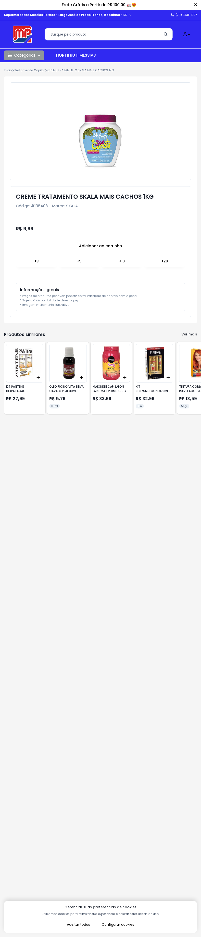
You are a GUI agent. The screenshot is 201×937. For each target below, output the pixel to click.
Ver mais (189, 334)
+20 (164, 261)
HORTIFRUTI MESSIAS (76, 55)
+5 (79, 261)
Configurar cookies (118, 924)
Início (8, 70)
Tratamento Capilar (29, 70)
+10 (122, 261)
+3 (36, 261)
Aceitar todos (78, 924)
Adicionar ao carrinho (100, 246)
